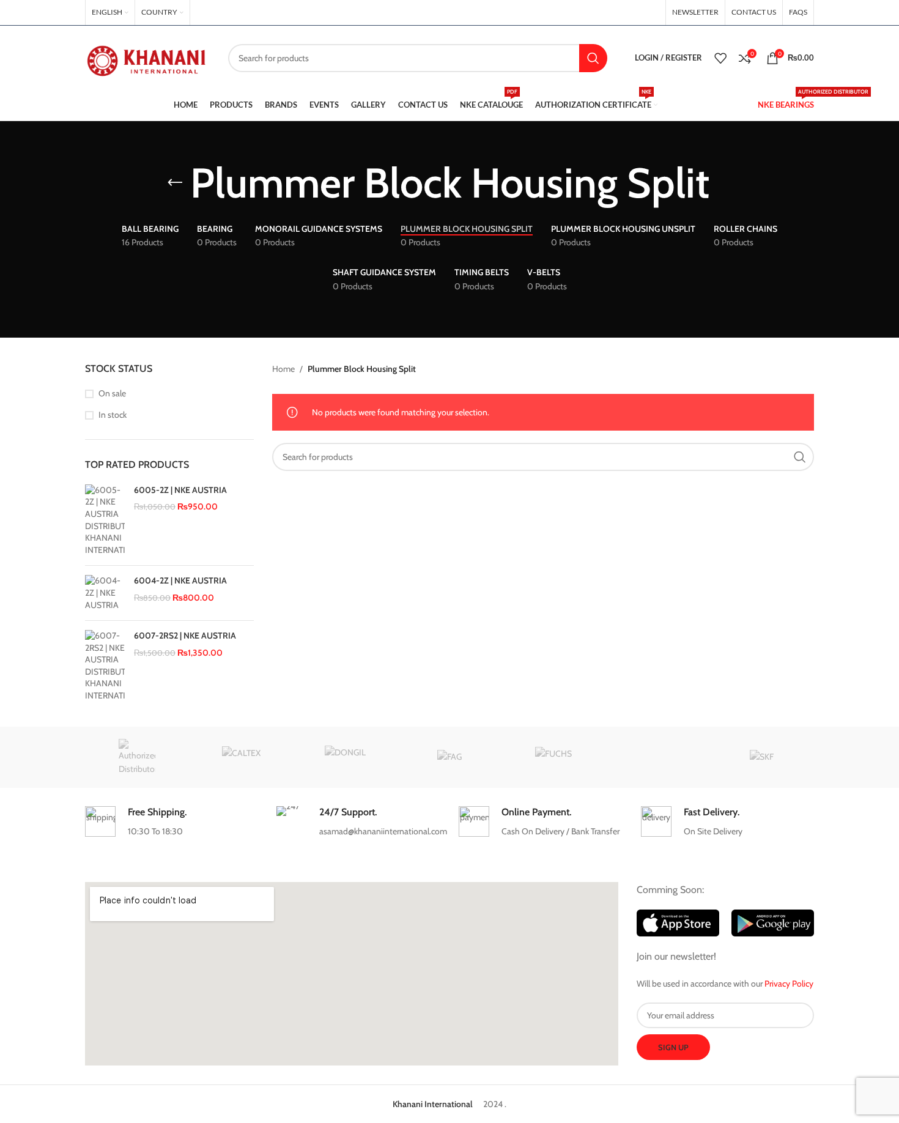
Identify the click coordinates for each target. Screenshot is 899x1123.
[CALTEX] (241, 757)
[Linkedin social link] (636, 12)
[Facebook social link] (590, 12)
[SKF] (762, 757)
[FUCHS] (553, 757)
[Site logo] (147, 56)
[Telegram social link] (651, 12)
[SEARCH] (593, 58)
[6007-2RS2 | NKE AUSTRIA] (105, 666)
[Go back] (175, 183)
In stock (112, 414)
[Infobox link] (171, 822)
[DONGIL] (346, 757)
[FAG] (449, 757)
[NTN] (657, 757)
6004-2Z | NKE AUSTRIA (180, 580)
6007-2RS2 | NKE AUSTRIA (185, 635)
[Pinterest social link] (621, 12)
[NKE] (137, 757)
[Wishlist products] (720, 58)
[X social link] (605, 12)
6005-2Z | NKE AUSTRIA (180, 489)
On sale (112, 393)
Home (283, 368)
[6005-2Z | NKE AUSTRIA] (105, 520)
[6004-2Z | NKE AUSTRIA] (105, 593)
